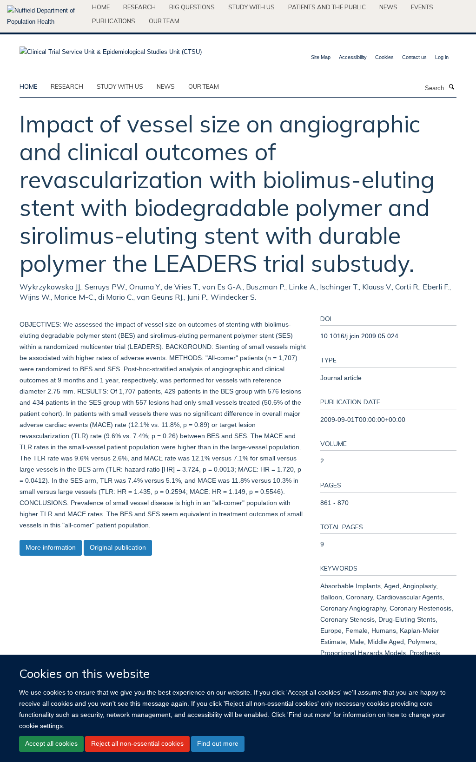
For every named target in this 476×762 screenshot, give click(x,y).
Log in (442, 57)
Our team (164, 21)
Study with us (251, 7)
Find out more (217, 743)
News (388, 7)
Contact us (414, 57)
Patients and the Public (327, 7)
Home (101, 7)
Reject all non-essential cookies (137, 743)
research (67, 86)
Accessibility (353, 57)
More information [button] (51, 547)
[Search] (451, 87)
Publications (113, 21)
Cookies (384, 57)
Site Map (321, 57)
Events (422, 7)
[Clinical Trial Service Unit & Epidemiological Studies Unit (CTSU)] (111, 49)
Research (139, 7)
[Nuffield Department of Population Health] (46, 16)
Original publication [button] (118, 547)
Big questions (192, 7)
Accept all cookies (51, 743)
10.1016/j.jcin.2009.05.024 (359, 336)
